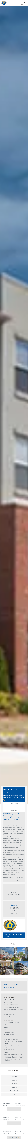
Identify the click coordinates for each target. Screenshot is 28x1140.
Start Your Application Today (13, 935)
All (14, 1094)
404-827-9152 (14, 908)
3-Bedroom (14, 1084)
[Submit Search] (25, 2)
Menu (23, 4)
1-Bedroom (14, 1076)
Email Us (14, 913)
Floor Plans (10, 807)
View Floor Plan (13, 1109)
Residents (14, 810)
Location (19, 807)
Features (17, 804)
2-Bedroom (14, 1080)
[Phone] (4, 800)
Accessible (14, 1091)
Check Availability (20, 1106)
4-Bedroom (14, 1087)
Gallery (10, 804)
